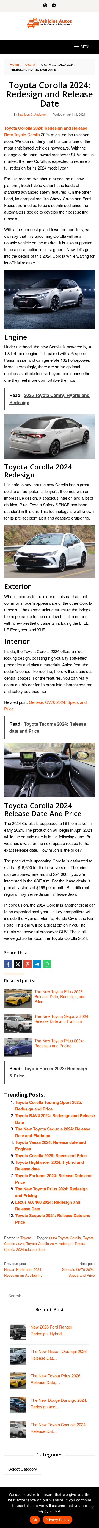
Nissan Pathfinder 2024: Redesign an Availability (23, 1269)
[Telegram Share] (37, 964)
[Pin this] (27, 964)
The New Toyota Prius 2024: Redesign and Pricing (59, 1043)
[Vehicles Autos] (49, 22)
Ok (34, 1519)
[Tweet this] (18, 964)
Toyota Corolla (27, 134)
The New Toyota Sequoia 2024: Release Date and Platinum (61, 1018)
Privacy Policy (57, 1519)
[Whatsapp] (47, 964)
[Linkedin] (54, 6)
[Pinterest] (45, 6)
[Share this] (8, 964)
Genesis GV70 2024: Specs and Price (78, 1269)
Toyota (25, 1237)
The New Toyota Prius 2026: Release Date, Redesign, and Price (60, 996)
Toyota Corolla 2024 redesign (49, 1243)
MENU (86, 46)
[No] (92, 1508)
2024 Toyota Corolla (65, 1237)
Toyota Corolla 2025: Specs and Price (51, 1155)
